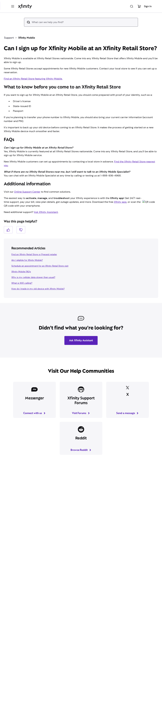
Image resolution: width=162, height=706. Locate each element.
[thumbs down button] (20, 229)
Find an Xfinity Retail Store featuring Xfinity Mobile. (33, 78)
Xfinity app (120, 202)
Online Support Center (27, 191)
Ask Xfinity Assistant (46, 212)
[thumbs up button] (8, 229)
